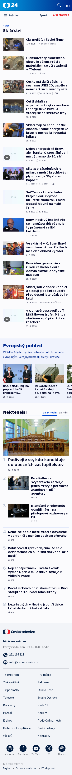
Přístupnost (48, 768)
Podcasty (9, 705)
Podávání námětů (49, 720)
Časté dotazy (46, 728)
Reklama (43, 682)
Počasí (7, 713)
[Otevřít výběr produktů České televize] (68, 5)
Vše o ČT (8, 736)
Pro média (44, 675)
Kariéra (42, 713)
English (7, 768)
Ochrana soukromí (26, 768)
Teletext (8, 697)
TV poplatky (11, 690)
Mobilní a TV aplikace (17, 728)
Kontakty (44, 736)
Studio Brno (45, 690)
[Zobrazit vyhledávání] (59, 5)
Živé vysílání (11, 682)
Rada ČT (43, 705)
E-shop (7, 720)
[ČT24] (10, 5)
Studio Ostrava (47, 697)
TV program (11, 675)
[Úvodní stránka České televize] (19, 631)
